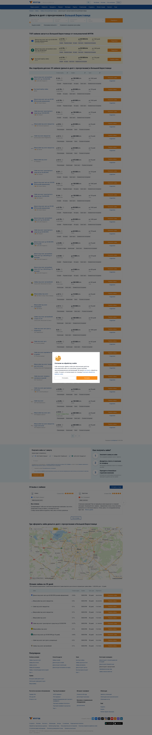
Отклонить (65, 378)
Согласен (87, 378)
